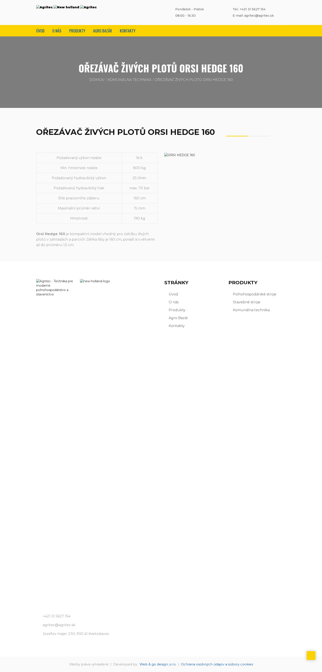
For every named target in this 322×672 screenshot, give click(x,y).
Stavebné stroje (246, 302)
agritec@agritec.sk (59, 625)
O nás (56, 31)
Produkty (77, 31)
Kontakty (127, 31)
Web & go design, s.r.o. (158, 664)
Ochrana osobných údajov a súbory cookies (217, 664)
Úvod (40, 31)
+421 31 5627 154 (56, 616)
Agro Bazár (102, 31)
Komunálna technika (129, 80)
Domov (96, 80)
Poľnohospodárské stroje (254, 294)
